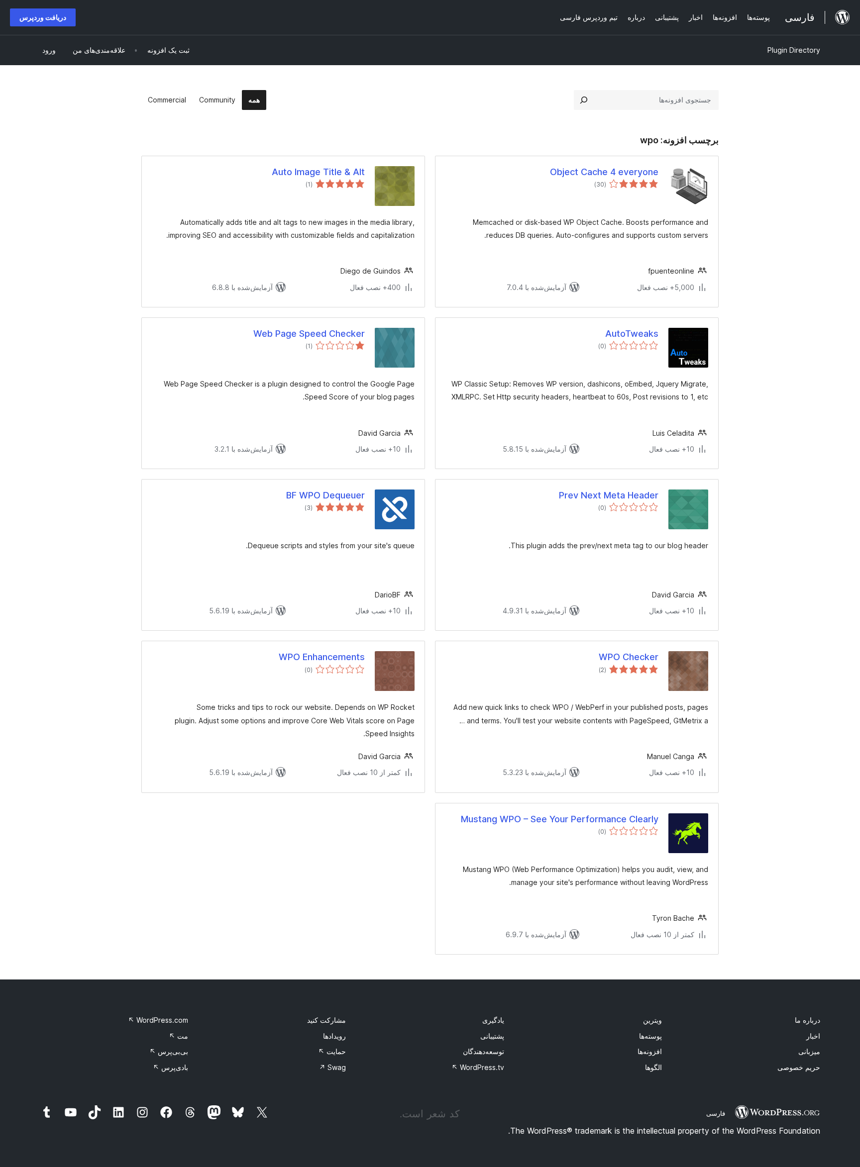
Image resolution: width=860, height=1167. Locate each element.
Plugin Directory (793, 50)
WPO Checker (628, 657)
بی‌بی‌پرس (168, 1051)
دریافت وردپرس (42, 17)
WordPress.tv (477, 1067)
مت (178, 1036)
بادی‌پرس (170, 1067)
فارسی (715, 1113)
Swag (332, 1067)
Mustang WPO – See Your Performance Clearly (559, 819)
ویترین (652, 1020)
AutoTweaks (631, 333)
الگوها (653, 1067)
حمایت (332, 1051)
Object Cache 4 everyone (604, 172)
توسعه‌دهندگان (483, 1051)
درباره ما (807, 1020)
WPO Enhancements (322, 657)
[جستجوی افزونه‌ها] (584, 100)
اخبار (813, 1036)
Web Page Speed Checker (309, 333)
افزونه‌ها (650, 1051)
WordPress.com (158, 1020)
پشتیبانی (492, 1036)
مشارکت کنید (326, 1020)
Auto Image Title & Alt (318, 172)
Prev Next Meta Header (608, 495)
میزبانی (809, 1051)
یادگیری (493, 1020)
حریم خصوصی (798, 1067)
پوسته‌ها (650, 1036)
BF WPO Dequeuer (325, 495)
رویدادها (334, 1036)
